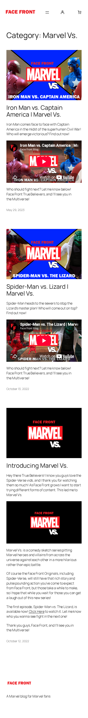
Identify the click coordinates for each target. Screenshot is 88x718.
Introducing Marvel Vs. (37, 465)
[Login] (62, 12)
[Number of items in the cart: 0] (79, 12)
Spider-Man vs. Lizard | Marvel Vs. (37, 290)
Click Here (36, 611)
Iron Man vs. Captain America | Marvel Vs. (34, 111)
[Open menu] (47, 12)
